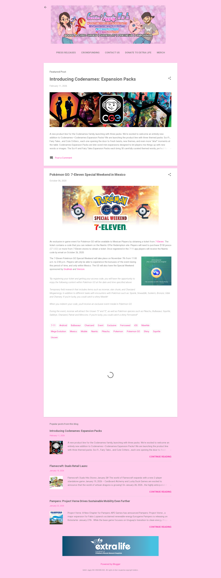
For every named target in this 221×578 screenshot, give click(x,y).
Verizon (80, 269)
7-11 (53, 325)
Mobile (84, 331)
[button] (169, 78)
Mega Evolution (58, 331)
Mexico (73, 331)
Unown (54, 337)
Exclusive (111, 325)
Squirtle (156, 331)
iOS (136, 325)
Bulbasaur (76, 325)
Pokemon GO (133, 331)
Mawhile (145, 325)
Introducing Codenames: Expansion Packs (93, 79)
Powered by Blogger (110, 564)
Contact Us (112, 52)
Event (100, 325)
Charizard (89, 325)
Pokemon (118, 331)
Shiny (146, 331)
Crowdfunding (90, 52)
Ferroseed (125, 325)
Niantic (94, 331)
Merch (161, 52)
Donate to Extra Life (138, 52)
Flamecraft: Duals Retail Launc (68, 466)
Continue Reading (160, 456)
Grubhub (68, 269)
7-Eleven (159, 241)
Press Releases (66, 52)
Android (63, 325)
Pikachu (106, 331)
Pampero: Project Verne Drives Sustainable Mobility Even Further (90, 501)
